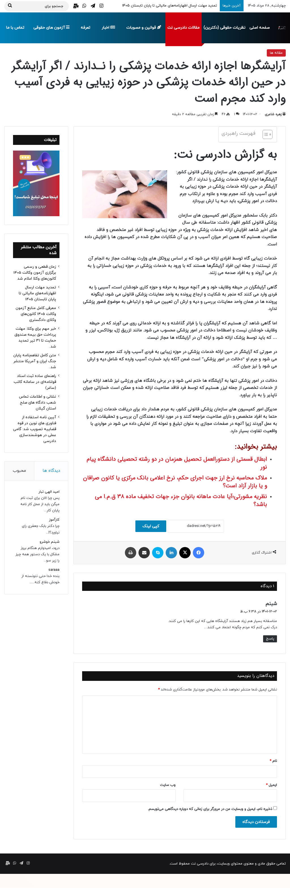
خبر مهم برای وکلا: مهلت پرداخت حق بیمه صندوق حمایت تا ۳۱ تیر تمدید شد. (35, 337)
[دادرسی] (282, 28)
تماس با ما (15, 27)
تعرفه (85, 27)
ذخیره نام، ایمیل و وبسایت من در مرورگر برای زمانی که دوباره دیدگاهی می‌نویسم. (210, 809)
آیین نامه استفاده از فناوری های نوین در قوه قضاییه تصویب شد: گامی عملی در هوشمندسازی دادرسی (34, 429)
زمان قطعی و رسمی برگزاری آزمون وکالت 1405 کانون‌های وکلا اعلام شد (34, 272)
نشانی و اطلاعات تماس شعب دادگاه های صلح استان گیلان (37, 402)
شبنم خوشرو (49, 541)
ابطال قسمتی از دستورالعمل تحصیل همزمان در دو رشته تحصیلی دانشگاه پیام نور (177, 463)
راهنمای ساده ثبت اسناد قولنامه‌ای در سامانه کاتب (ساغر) (35, 382)
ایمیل (271, 785)
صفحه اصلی (260, 27)
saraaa (53, 569)
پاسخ (270, 638)
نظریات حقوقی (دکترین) (225, 27)
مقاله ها (276, 52)
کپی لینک (150, 526)
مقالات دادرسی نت (183, 27)
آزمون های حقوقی (49, 27)
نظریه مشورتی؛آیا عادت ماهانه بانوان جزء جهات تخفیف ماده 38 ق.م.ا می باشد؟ (181, 500)
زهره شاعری (273, 114)
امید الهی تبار (49, 491)
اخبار (106, 27)
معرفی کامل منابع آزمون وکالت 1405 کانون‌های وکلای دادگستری (36, 314)
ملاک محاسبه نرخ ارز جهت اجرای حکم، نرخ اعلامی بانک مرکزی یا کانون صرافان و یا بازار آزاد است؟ (175, 481)
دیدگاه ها (51, 471)
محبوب (19, 471)
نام (273, 760)
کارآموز (54, 519)
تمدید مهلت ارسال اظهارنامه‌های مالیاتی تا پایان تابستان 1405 (37, 293)
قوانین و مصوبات (141, 27)
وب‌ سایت (168, 785)
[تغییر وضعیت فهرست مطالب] (264, 134)
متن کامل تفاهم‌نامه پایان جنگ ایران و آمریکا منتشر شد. (34, 361)
